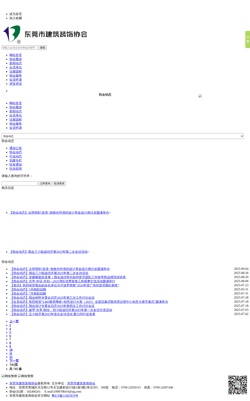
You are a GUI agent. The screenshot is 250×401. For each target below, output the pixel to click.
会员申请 (15, 79)
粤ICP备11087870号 (65, 395)
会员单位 (15, 67)
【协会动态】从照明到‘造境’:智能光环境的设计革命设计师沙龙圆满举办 (59, 212)
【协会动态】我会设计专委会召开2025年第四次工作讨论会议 (52, 306)
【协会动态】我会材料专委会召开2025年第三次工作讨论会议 (52, 297)
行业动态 (15, 156)
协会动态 (15, 152)
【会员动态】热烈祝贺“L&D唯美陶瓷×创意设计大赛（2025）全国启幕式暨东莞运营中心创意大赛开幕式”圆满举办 (89, 301)
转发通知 (15, 164)
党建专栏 (15, 160)
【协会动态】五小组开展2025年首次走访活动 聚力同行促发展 (52, 314)
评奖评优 (15, 83)
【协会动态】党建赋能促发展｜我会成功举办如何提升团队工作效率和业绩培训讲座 (68, 277)
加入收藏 (15, 18)
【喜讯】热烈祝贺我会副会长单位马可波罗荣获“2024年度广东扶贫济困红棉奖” (64, 285)
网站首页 (15, 55)
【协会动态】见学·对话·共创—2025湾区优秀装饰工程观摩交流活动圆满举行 (62, 281)
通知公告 (15, 148)
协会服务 (15, 75)
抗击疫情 (15, 168)
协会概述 (15, 59)
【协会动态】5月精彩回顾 (28, 289)
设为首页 (15, 14)
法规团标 (15, 71)
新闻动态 (15, 63)
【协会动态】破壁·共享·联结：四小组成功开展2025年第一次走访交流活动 (61, 310)
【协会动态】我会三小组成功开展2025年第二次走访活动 (48, 251)
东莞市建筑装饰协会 (23, 383)
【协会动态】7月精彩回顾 (28, 293)
